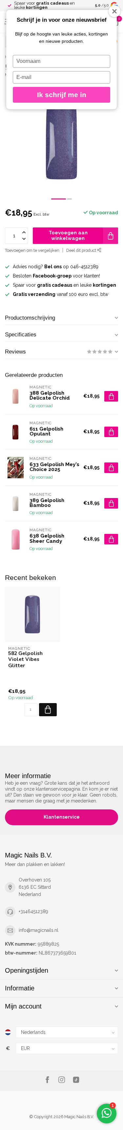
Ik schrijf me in (61, 94)
